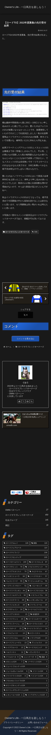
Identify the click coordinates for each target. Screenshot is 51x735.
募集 (36, 232)
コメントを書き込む (25, 338)
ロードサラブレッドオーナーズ (17, 232)
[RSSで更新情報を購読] (31, 401)
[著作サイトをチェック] (19, 401)
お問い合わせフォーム (38, 722)
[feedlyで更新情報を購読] (27, 401)
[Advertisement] (26, 63)
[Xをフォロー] (23, 401)
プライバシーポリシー (13, 722)
